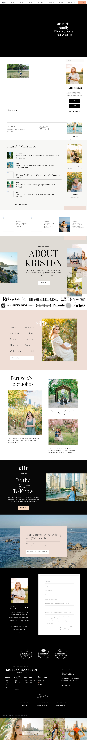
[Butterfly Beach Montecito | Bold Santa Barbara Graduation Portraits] (64, 224)
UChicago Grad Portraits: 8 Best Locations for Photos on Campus (37, 176)
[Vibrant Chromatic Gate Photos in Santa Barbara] (8, 224)
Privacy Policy (5, 715)
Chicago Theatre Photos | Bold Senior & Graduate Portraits (35, 195)
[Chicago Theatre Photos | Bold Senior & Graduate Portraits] (10, 194)
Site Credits (25, 715)
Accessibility (20, 715)
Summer (18, 221)
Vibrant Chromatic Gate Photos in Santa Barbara (22, 225)
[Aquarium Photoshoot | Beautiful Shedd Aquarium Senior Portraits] (10, 165)
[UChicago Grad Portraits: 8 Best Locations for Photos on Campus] (10, 174)
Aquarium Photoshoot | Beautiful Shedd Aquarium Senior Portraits (35, 166)
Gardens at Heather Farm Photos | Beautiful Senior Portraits (49, 226)
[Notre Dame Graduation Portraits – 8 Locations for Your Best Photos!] (10, 155)
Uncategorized (19, 153)
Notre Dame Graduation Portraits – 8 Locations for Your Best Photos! (37, 157)
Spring (17, 173)
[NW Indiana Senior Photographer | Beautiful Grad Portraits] (10, 184)
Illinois (17, 163)
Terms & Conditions (13, 715)
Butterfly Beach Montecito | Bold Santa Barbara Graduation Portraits (78, 226)
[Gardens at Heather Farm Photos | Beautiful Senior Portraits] (36, 224)
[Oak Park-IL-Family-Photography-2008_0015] (28, 31)
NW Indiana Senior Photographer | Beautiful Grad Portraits (35, 185)
